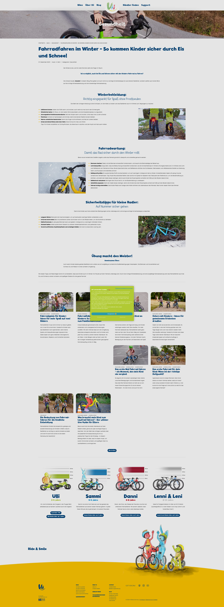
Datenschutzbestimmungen (124, 288)
